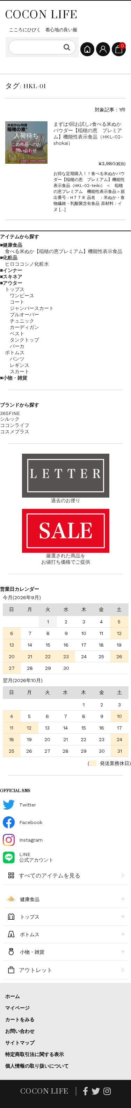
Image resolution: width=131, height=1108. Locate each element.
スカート (19, 371)
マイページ (17, 1008)
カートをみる (20, 1019)
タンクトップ (24, 340)
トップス (14, 289)
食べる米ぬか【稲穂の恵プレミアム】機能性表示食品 (63, 251)
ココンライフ (14, 425)
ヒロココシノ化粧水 (27, 264)
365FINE (10, 413)
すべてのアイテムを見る (49, 875)
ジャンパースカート (32, 308)
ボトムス (14, 352)
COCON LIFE (41, 14)
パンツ (17, 359)
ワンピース (22, 295)
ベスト (17, 333)
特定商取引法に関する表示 (34, 1054)
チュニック (22, 321)
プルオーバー (24, 314)
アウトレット (35, 970)
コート (17, 302)
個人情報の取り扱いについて (37, 1066)
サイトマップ (20, 1042)
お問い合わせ (20, 1031)
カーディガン (24, 327)
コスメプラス (14, 431)
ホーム (12, 996)
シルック (10, 419)
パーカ (17, 346)
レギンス (19, 365)
